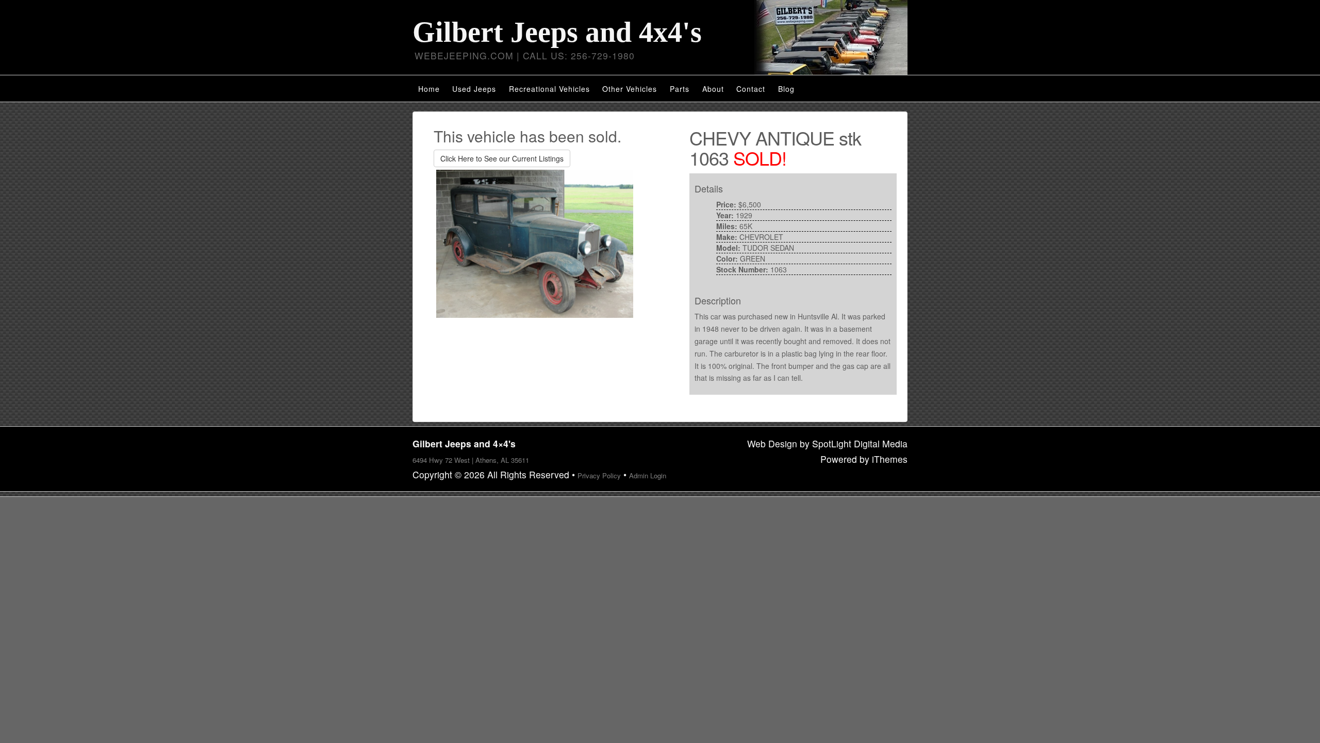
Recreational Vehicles (549, 89)
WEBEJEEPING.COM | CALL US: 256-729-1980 (525, 55)
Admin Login (647, 475)
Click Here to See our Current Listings (502, 158)
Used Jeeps (474, 89)
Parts (679, 89)
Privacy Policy (599, 475)
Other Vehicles (629, 89)
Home (429, 89)
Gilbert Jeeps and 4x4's (557, 32)
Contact (750, 89)
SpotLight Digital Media (860, 443)
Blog (786, 89)
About (713, 89)
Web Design (772, 443)
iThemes (890, 459)
